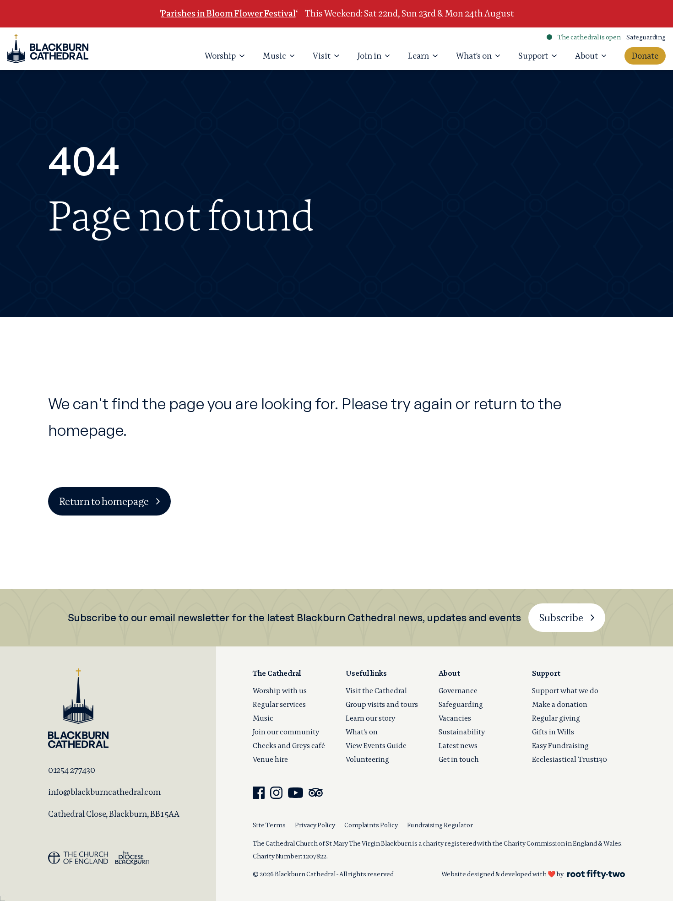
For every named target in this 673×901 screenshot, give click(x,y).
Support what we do (565, 690)
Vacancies (455, 718)
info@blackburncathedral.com (104, 792)
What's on (362, 732)
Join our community (286, 732)
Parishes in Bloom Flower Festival (228, 13)
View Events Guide (376, 745)
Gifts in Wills (553, 732)
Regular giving (556, 718)
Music (263, 718)
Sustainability (462, 732)
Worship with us (280, 690)
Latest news (458, 745)
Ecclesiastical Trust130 (569, 759)
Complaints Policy (371, 825)
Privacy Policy (315, 825)
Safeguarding (646, 37)
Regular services (279, 704)
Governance (458, 690)
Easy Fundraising (560, 745)
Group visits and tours (382, 704)
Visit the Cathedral (376, 690)
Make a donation (559, 704)
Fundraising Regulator (440, 825)
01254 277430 (71, 770)
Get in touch (459, 759)
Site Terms (269, 825)
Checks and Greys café (289, 745)
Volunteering (367, 759)
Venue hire (270, 759)
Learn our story (370, 718)
